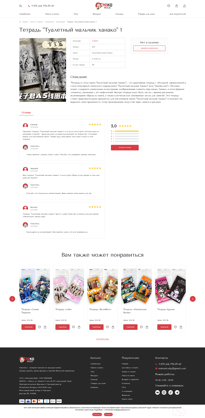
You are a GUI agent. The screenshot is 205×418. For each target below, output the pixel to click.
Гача (76, 14)
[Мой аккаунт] (184, 6)
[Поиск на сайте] (20, 6)
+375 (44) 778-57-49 (42, 5)
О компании (127, 391)
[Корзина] (176, 6)
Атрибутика (24, 14)
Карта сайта (127, 399)
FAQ (124, 387)
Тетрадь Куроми (166, 309)
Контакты (126, 383)
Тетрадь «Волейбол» (100, 309)
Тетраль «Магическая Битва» (134, 311)
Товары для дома (146, 14)
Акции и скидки (129, 372)
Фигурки (97, 14)
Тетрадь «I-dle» (63, 309)
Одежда (119, 14)
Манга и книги (52, 14)
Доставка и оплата (130, 368)
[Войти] (168, 6)
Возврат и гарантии (130, 379)
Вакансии (126, 395)
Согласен (108, 414)
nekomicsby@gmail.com (172, 368)
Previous (12, 299)
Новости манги (128, 376)
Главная (125, 364)
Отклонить (97, 414)
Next (193, 299)
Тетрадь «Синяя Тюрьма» (30, 311)
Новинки (94, 387)
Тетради (95, 41)
